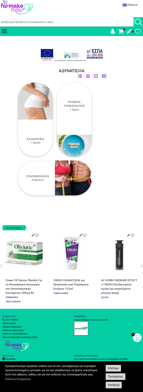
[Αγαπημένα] (138, 32)
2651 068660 (11, 319)
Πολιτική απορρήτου (13, 330)
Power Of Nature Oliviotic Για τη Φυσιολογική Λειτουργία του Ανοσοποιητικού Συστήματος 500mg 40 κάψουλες (24, 288)
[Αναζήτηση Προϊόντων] (138, 22)
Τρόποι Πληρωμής (12, 326)
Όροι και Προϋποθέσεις (15, 333)
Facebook (10, 358)
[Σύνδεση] (113, 32)
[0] (129, 32)
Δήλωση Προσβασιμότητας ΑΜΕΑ (20, 337)
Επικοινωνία (9, 323)
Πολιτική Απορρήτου (18, 378)
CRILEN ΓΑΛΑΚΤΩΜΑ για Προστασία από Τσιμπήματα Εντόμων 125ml (71, 284)
